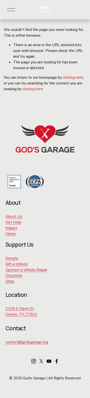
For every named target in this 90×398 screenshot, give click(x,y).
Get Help (13, 222)
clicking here (73, 77)
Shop (10, 281)
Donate (12, 258)
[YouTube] (49, 361)
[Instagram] (33, 361)
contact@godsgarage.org (27, 342)
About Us (14, 216)
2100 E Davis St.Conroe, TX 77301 (21, 311)
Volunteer (14, 275)
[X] (41, 361)
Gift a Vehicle (17, 264)
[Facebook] (56, 361)
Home (11, 233)
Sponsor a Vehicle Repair (26, 269)
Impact (11, 228)
